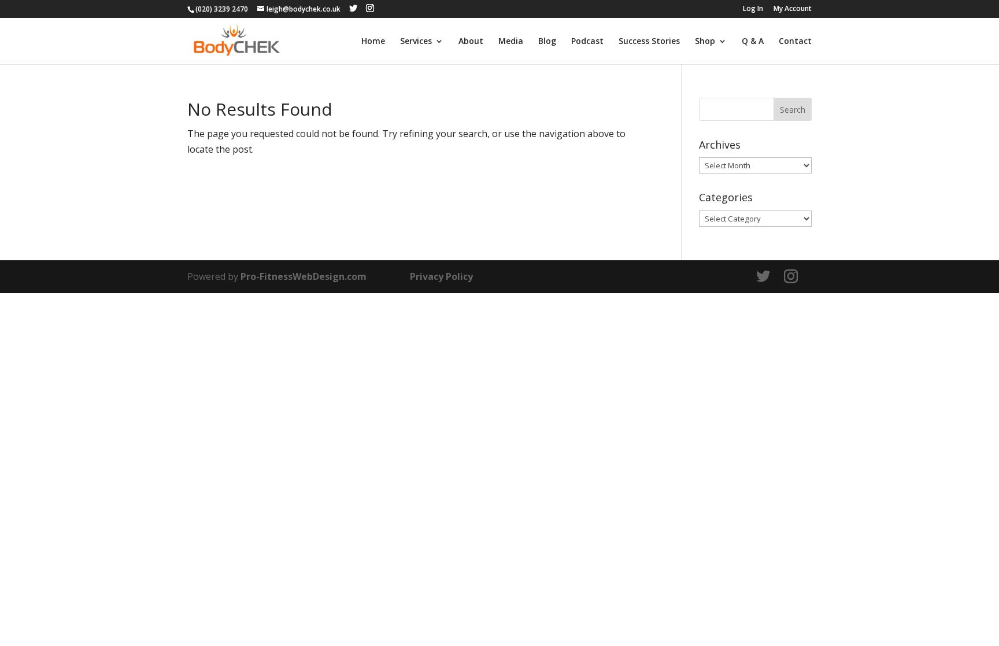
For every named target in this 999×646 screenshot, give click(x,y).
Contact (795, 41)
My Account (793, 9)
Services (416, 41)
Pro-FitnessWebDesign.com (303, 276)
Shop (705, 41)
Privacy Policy (441, 276)
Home (373, 41)
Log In (753, 9)
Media (510, 41)
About (470, 41)
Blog (547, 41)
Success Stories (649, 41)
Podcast (587, 41)
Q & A (753, 41)
